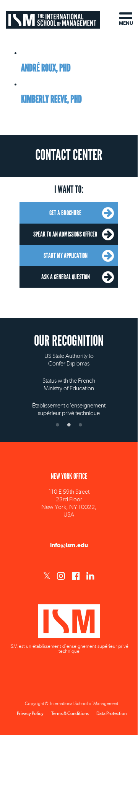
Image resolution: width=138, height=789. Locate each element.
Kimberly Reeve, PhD (51, 99)
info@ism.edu (69, 545)
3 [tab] (80, 424)
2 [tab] (69, 424)
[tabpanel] (69, 378)
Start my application (66, 255)
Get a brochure (65, 213)
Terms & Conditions (70, 713)
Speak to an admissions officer (65, 234)
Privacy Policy (30, 713)
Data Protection (111, 713)
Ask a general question (65, 277)
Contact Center (68, 155)
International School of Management (53, 18)
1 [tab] (57, 424)
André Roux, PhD (46, 68)
